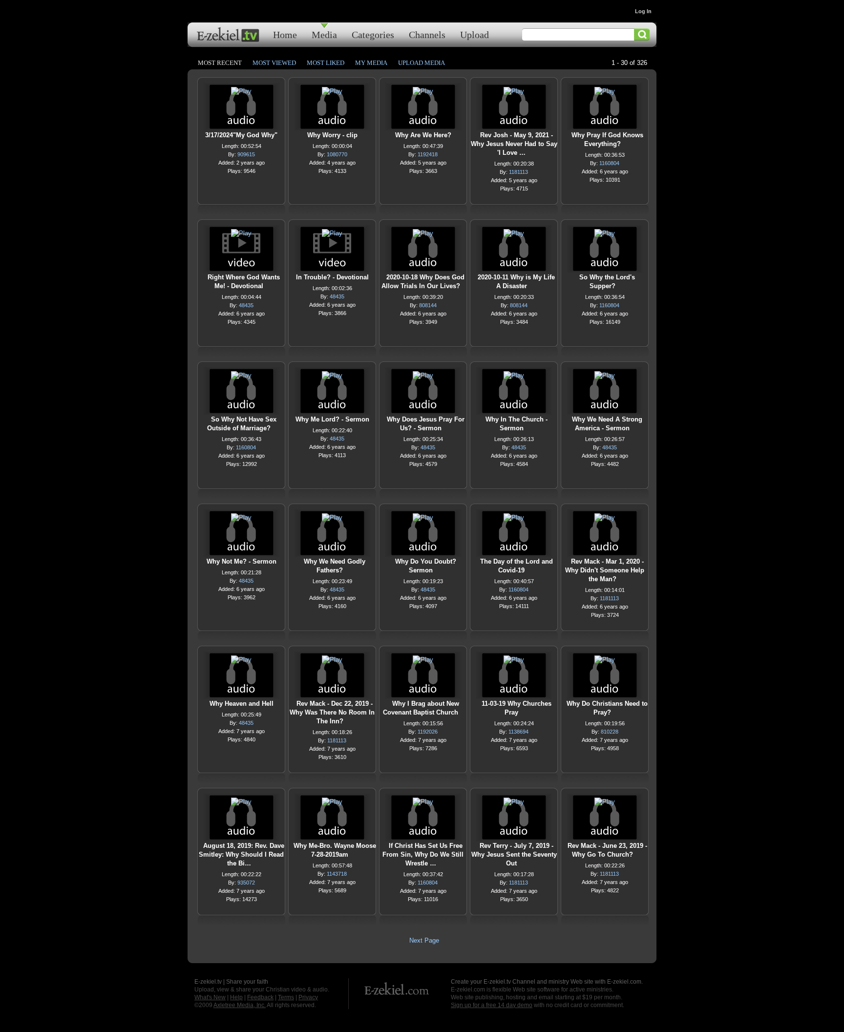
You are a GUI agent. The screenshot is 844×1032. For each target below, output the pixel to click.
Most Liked (325, 62)
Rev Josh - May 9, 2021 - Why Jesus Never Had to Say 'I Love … (514, 143)
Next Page (424, 940)
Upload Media (421, 62)
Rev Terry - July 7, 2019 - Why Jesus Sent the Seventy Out (514, 854)
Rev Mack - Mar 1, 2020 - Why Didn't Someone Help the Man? (604, 570)
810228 (609, 732)
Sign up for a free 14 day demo (491, 1005)
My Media (371, 62)
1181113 (518, 172)
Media (324, 34)
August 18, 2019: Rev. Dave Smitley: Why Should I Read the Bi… (241, 854)
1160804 (609, 163)
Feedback (260, 997)
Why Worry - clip (332, 135)
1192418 (428, 154)
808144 (428, 305)
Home (285, 34)
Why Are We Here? (423, 135)
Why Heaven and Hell (242, 703)
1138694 (518, 732)
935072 (246, 882)
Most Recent (220, 62)
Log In (643, 11)
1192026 (428, 732)
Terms (286, 997)
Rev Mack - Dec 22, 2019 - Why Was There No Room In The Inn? (332, 712)
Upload (474, 34)
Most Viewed (274, 62)
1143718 (337, 874)
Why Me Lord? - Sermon (332, 419)
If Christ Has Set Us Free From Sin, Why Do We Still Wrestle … (423, 854)
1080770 (337, 154)
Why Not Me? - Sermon (241, 561)
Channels (427, 34)
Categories (373, 34)
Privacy (308, 997)
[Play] (241, 93)
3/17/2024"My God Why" (241, 135)
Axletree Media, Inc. (239, 1005)
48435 (246, 305)
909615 (246, 154)
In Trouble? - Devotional (332, 277)
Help (236, 997)
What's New (210, 997)
